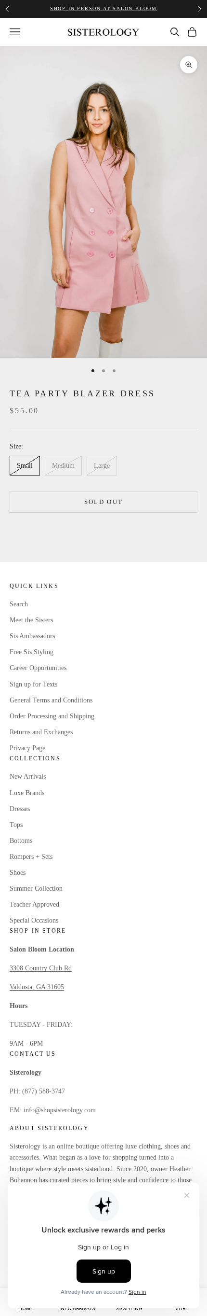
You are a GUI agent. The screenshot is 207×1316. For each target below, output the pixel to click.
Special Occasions (34, 920)
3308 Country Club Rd (41, 968)
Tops (16, 824)
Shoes (18, 872)
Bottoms (21, 840)
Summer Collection (36, 888)
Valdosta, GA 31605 (37, 987)
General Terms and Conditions (51, 700)
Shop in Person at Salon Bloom (103, 8)
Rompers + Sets (31, 856)
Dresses (20, 808)
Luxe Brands (27, 793)
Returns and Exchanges (41, 732)
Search (19, 604)
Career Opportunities (38, 668)
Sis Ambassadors (32, 636)
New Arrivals (28, 776)
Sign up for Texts (33, 684)
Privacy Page (27, 748)
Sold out (103, 501)
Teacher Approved (34, 904)
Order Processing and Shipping (52, 716)
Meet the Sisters (31, 620)
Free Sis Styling (31, 652)
